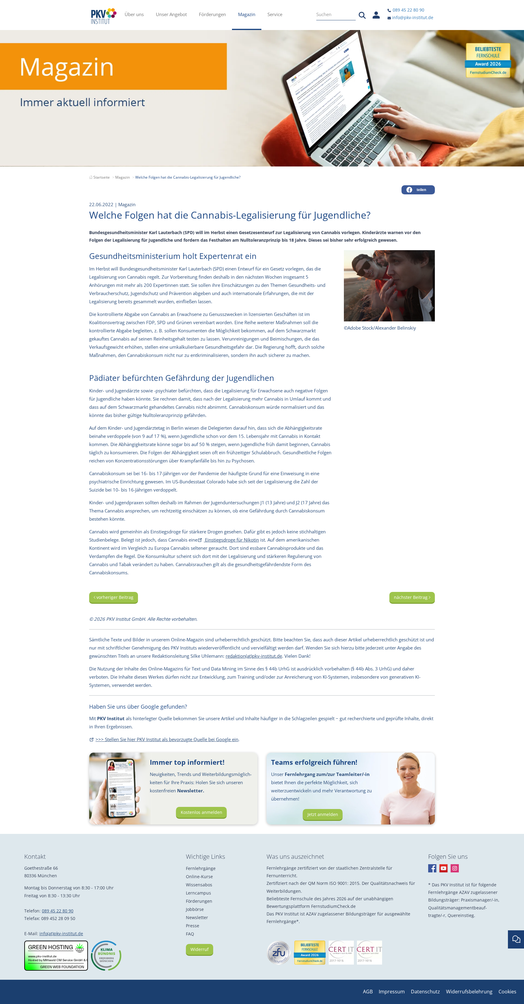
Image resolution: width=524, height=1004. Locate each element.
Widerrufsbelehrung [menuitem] (469, 991)
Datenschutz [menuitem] (425, 991)
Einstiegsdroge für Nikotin (231, 540)
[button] (418, 189)
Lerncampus (198, 893)
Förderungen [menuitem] (212, 14)
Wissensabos (199, 885)
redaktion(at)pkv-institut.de (254, 656)
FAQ (190, 934)
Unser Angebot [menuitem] (171, 14)
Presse (192, 925)
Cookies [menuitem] (507, 991)
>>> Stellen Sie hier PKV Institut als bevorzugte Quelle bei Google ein (167, 739)
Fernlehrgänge (201, 868)
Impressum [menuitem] (392, 991)
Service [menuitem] (274, 14)
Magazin (122, 177)
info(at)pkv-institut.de (61, 933)
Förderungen (199, 901)
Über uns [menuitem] (134, 14)
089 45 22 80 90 (407, 10)
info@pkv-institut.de (412, 17)
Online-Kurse (199, 876)
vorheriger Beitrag (114, 597)
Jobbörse (195, 909)
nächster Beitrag (411, 597)
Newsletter (197, 917)
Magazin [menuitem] (246, 14)
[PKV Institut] (103, 16)
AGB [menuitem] (368, 991)
